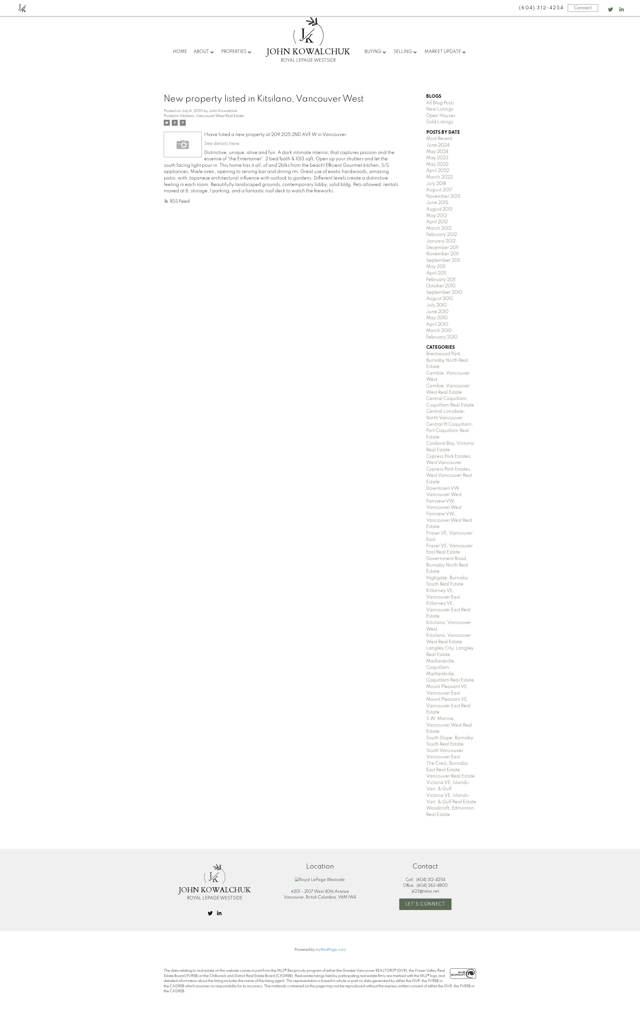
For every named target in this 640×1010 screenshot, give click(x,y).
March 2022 (439, 177)
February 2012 (441, 234)
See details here (221, 144)
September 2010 (444, 292)
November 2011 (442, 254)
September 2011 (443, 260)
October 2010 (441, 286)
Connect (583, 8)
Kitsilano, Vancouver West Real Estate (212, 116)
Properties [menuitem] (233, 52)
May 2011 (436, 266)
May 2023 (437, 158)
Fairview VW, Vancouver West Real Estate (449, 520)
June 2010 (437, 312)
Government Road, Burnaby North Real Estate (447, 565)
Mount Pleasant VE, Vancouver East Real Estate (448, 705)
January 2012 (441, 241)
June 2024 (438, 145)
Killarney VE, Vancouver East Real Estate (448, 609)
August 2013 (439, 209)
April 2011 (436, 273)
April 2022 (437, 170)
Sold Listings (439, 122)
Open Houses (440, 116)
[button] (610, 9)
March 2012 (438, 228)
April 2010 (437, 324)
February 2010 (442, 337)
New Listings (440, 109)
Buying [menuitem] (372, 52)
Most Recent (439, 138)
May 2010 (437, 318)
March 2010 (439, 330)
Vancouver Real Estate (450, 776)
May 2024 (437, 152)
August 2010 (439, 298)
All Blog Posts (440, 103)
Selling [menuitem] (403, 52)
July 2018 (436, 184)
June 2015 (437, 202)
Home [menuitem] (180, 52)
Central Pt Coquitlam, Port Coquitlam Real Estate (449, 431)
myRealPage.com (331, 950)
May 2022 (437, 164)
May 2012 (436, 216)
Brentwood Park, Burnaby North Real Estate (447, 360)
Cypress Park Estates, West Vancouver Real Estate (449, 475)
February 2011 (441, 280)
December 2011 (442, 248)
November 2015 (443, 196)
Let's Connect (426, 904)
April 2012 (437, 222)
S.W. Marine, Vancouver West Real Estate (449, 725)
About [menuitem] (201, 52)
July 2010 (436, 305)
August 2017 (439, 190)
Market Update (442, 52)
